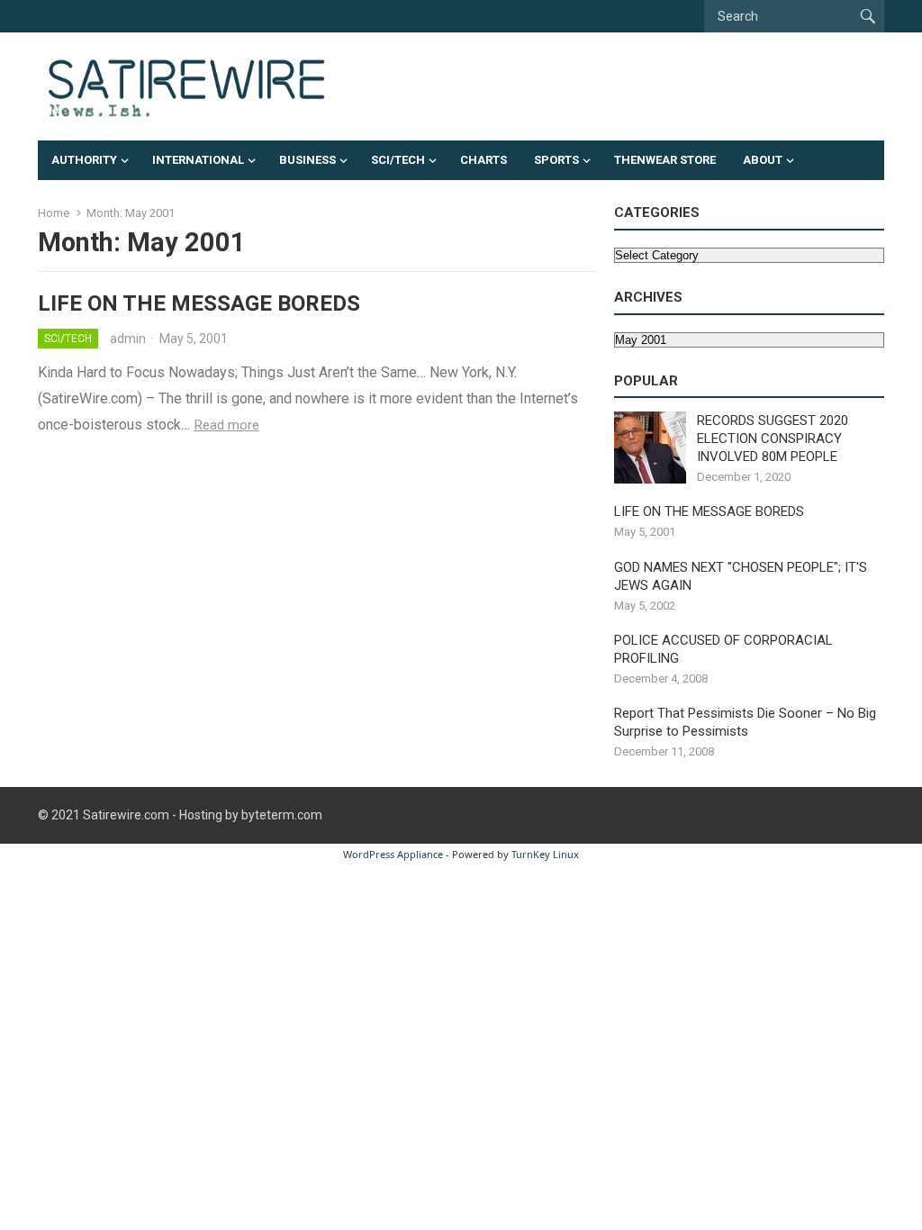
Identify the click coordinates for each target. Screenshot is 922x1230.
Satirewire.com (126, 815)
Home (53, 213)
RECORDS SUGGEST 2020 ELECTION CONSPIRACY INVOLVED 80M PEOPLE (772, 438)
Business (307, 160)
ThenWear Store (665, 160)
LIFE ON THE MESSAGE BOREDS (199, 303)
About (762, 160)
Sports (556, 160)
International (198, 160)
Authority (84, 160)
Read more (226, 425)
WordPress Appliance (393, 854)
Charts (483, 160)
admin (128, 338)
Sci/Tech (398, 160)
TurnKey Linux (545, 854)
